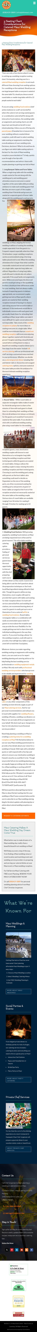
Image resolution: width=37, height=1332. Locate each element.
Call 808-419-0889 (13, 1206)
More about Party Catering (15, 1080)
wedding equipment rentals (24, 664)
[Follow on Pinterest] (11, 1249)
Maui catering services (13, 708)
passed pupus (7, 131)
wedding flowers (27, 714)
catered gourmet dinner (14, 360)
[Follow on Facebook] (31, 1249)
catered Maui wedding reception (14, 82)
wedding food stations (21, 107)
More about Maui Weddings (14, 991)
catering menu (7, 366)
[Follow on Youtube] (21, 1249)
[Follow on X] (6, 1249)
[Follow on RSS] (26, 1249)
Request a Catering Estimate (16, 815)
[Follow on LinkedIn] (16, 1249)
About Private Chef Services (15, 1149)
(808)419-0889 (9, 12)
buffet (24, 612)
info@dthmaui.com (25, 12)
